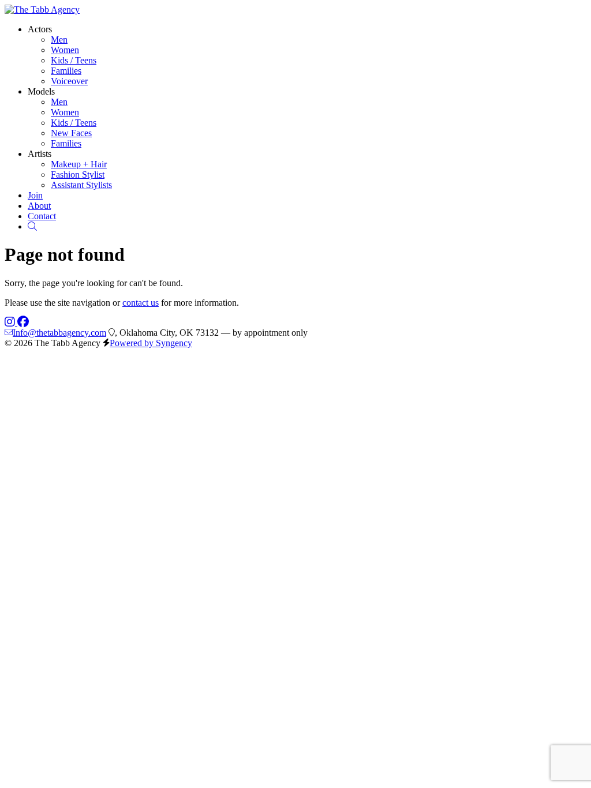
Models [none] (41, 91)
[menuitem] (59, 39)
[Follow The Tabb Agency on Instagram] (11, 322)
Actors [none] (40, 29)
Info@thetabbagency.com (59, 332)
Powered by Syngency (151, 343)
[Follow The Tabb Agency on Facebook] (23, 322)
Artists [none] (39, 154)
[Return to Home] (42, 9)
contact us (140, 302)
